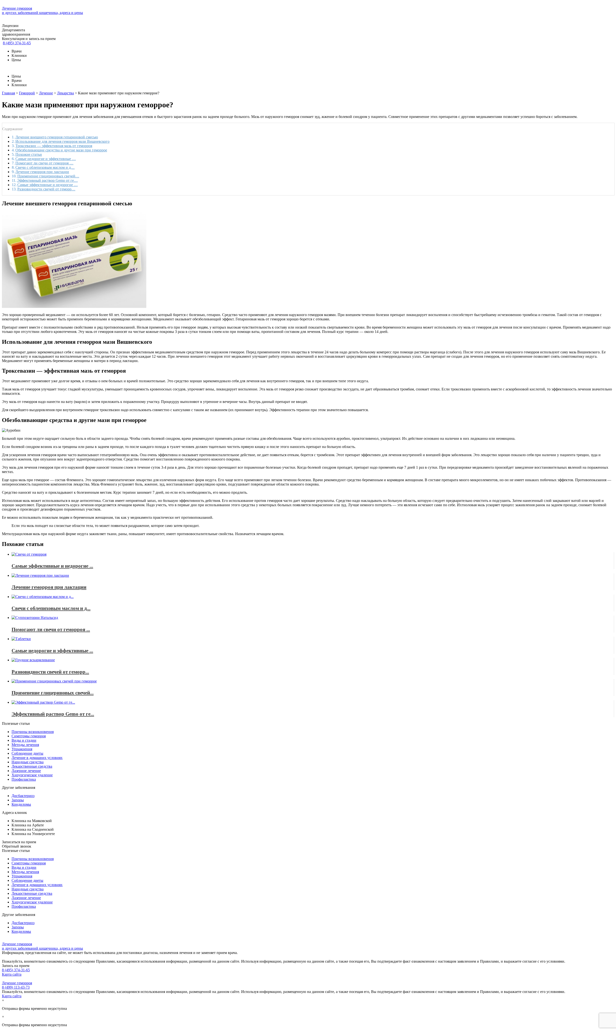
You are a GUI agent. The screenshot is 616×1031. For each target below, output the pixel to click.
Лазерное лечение (26, 771)
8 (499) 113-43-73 (16, 987)
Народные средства (28, 762)
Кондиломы (21, 804)
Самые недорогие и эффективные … (45, 159)
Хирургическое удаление (32, 775)
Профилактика (24, 779)
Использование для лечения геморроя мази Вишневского (62, 141)
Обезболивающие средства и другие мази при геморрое (61, 150)
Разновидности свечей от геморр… (46, 189)
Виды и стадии (24, 740)
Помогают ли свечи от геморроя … (44, 163)
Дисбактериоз (23, 796)
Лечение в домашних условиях (37, 758)
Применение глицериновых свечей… (48, 176)
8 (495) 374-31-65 (17, 43)
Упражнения (22, 749)
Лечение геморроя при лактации (42, 172)
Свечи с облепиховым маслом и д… (45, 167)
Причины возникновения (33, 732)
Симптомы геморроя (29, 736)
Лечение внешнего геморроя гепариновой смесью (56, 137)
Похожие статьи (28, 154)
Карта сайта (11, 974)
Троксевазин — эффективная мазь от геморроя (53, 146)
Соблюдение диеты (27, 753)
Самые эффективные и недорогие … (47, 185)
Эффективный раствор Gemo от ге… (47, 180)
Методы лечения (25, 745)
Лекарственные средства (32, 766)
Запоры (18, 800)
